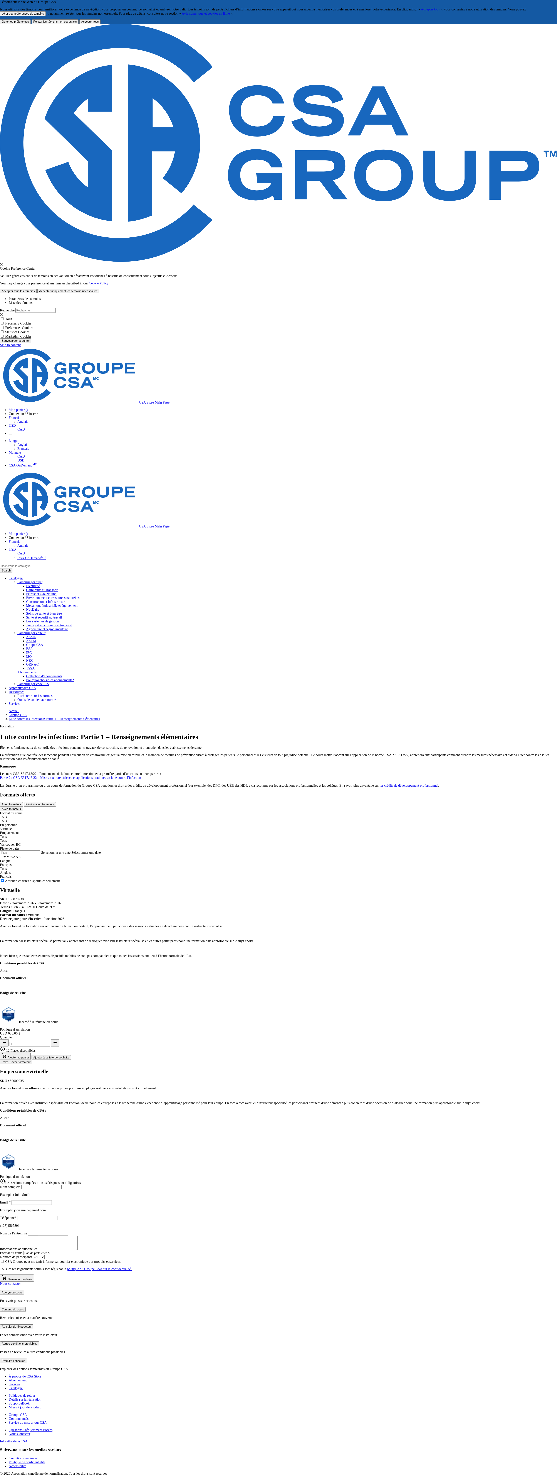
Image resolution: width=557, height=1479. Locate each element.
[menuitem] (291, 586)
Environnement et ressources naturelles (52, 598)
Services (14, 1384)
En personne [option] (8, 825)
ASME (31, 637)
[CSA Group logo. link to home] (278, 260)
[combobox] (20, 566)
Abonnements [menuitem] (27, 672)
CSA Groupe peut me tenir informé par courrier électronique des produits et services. (65, 1261)
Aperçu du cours (12, 1292)
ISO (29, 656)
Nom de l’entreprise (13, 1233)
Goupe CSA (34, 645)
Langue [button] (14, 441)
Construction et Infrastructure (46, 601)
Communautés (19, 1418)
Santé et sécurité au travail (44, 617)
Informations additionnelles (18, 1249)
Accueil (14, 711)
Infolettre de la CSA (14, 1441)
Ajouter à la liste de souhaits (51, 1057)
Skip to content (10, 345)
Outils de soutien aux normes (37, 699)
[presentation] (1, 264)
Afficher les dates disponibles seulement (32, 881)
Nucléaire (32, 609)
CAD (21, 429)
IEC (29, 652)
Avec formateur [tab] (11, 804)
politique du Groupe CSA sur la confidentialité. (99, 1269)
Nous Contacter (19, 1434)
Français (23, 448)
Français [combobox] (6, 865)
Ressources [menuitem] (16, 692)
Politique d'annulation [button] (15, 1029)
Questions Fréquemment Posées (30, 1430)
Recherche (7, 310)
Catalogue (16, 1388)
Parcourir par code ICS (33, 684)
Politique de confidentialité (27, 1462)
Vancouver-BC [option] (10, 844)
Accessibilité (17, 1466)
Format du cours (11, 1253)
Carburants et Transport (42, 590)
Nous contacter (10, 1283)
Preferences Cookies (19, 328)
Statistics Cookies (17, 332)
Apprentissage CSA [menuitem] (22, 688)
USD (12, 425)
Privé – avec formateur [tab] (39, 804)
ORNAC (32, 664)
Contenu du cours (13, 1309)
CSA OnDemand (23, 465)
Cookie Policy (98, 283)
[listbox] (278, 825)
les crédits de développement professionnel (409, 785)
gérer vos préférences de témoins (23, 13)
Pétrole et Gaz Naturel (41, 594)
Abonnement (18, 1380)
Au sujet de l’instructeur (17, 1326)
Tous (8, 319)
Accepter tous (430, 9)
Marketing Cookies (18, 336)
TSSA (30, 668)
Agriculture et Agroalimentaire (47, 629)
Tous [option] (3, 821)
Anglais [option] (5, 872)
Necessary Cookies (18, 323)
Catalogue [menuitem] (16, 578)
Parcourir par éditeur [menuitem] (31, 633)
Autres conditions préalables (19, 1343)
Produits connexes (13, 1360)
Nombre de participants (16, 1257)
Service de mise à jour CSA (28, 1422)
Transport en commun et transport (49, 625)
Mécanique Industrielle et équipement (51, 605)
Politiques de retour (22, 1395)
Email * (5, 1202)
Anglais (22, 421)
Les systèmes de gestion (42, 621)
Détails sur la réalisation (25, 1399)
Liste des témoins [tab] (20, 302)
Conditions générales (23, 1458)
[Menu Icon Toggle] (10, 434)
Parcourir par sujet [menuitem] (29, 582)
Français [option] (6, 876)
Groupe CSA (18, 715)
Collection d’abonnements (44, 676)
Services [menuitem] (14, 703)
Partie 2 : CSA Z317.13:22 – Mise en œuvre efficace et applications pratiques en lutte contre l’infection (70, 777)
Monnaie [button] (15, 452)
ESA (29, 649)
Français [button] (14, 417)
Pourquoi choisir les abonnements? (50, 680)
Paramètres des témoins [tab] (25, 299)
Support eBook (19, 1403)
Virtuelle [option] (6, 829)
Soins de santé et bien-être (44, 613)
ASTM (31, 641)
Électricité (33, 586)
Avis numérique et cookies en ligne (206, 13)
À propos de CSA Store (25, 1376)
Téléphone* (8, 1218)
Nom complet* (10, 1187)
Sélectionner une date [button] (55, 852)
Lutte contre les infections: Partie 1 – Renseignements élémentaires (54, 719)
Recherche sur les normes (34, 696)
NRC (30, 660)
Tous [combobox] (3, 817)
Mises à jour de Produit (24, 1407)
